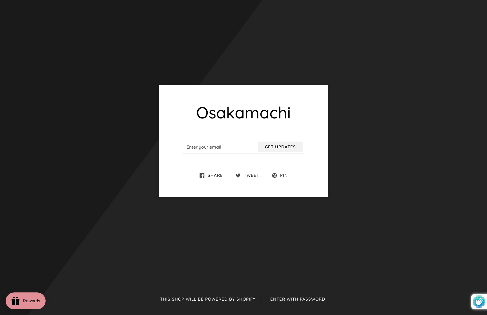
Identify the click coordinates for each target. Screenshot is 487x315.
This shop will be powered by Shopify (208, 299)
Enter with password (297, 299)
